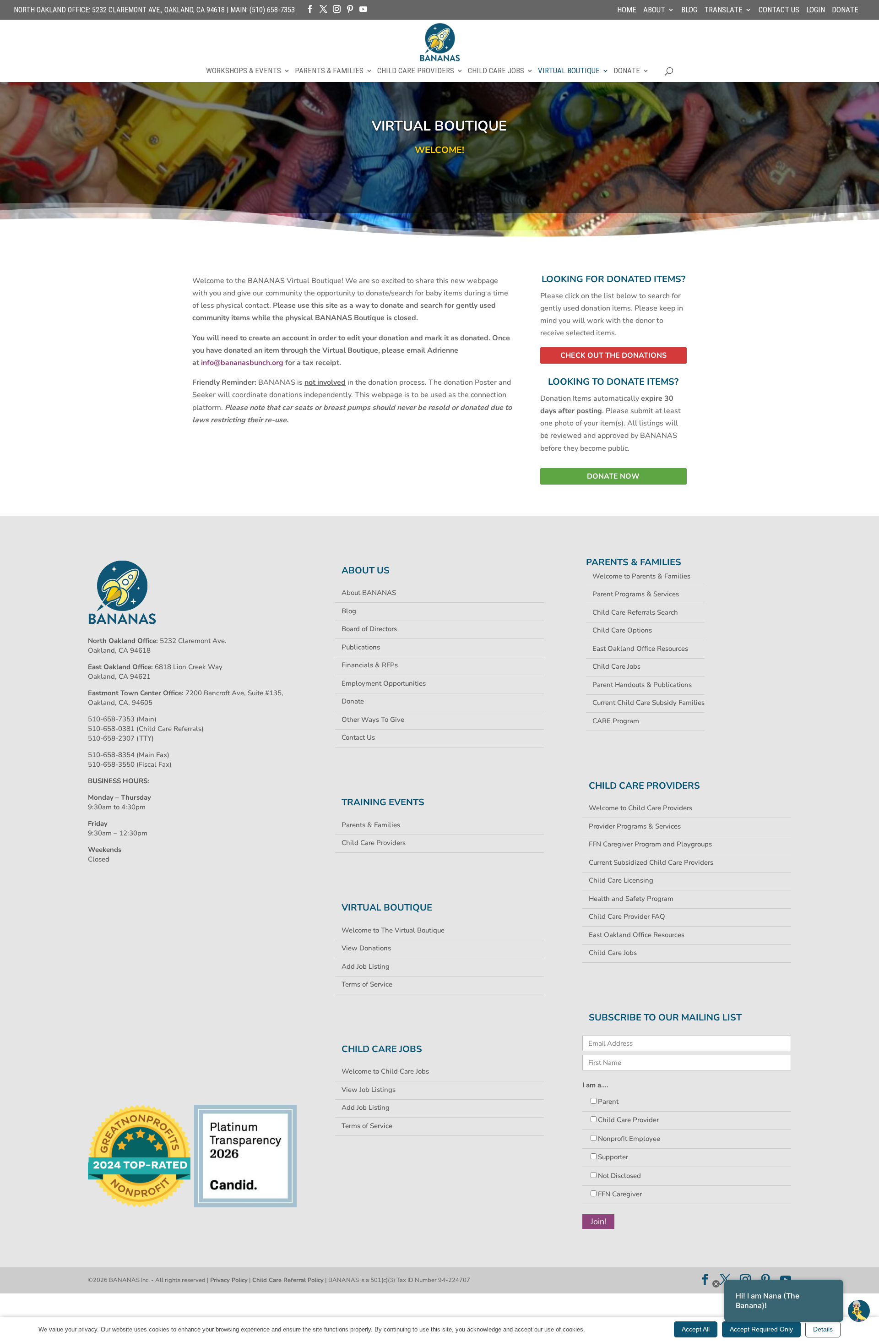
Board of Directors (369, 628)
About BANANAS (369, 592)
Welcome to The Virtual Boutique (393, 930)
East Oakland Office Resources (640, 648)
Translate (723, 10)
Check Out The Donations (613, 355)
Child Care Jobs (496, 71)
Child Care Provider (628, 1119)
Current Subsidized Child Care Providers (651, 862)
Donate (845, 10)
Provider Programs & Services (635, 826)
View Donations (366, 948)
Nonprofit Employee (629, 1138)
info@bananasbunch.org (242, 363)
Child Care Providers (415, 71)
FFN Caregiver (620, 1194)
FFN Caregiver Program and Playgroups (650, 844)
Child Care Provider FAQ (627, 916)
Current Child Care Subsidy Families (648, 702)
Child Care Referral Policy (288, 1280)
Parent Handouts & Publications (642, 684)
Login (815, 10)
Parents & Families (329, 71)
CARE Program (615, 721)
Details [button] (823, 1329)
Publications (361, 647)
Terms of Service (367, 984)
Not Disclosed (619, 1175)
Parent (608, 1101)
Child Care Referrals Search (635, 612)
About (654, 10)
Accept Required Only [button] (761, 1329)
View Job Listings (369, 1089)
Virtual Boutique (569, 71)
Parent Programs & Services (635, 594)
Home (626, 10)
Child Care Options (622, 630)
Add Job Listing (366, 966)
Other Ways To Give (373, 719)
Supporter (613, 1157)
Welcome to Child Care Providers (640, 808)
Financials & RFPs (370, 665)
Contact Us (779, 10)
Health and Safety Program (631, 898)
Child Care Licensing (621, 880)
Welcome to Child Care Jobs (385, 1071)
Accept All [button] (696, 1329)
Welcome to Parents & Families (641, 576)
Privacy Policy (229, 1280)
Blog (689, 10)
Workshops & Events (243, 71)
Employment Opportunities (384, 683)
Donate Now (613, 476)
